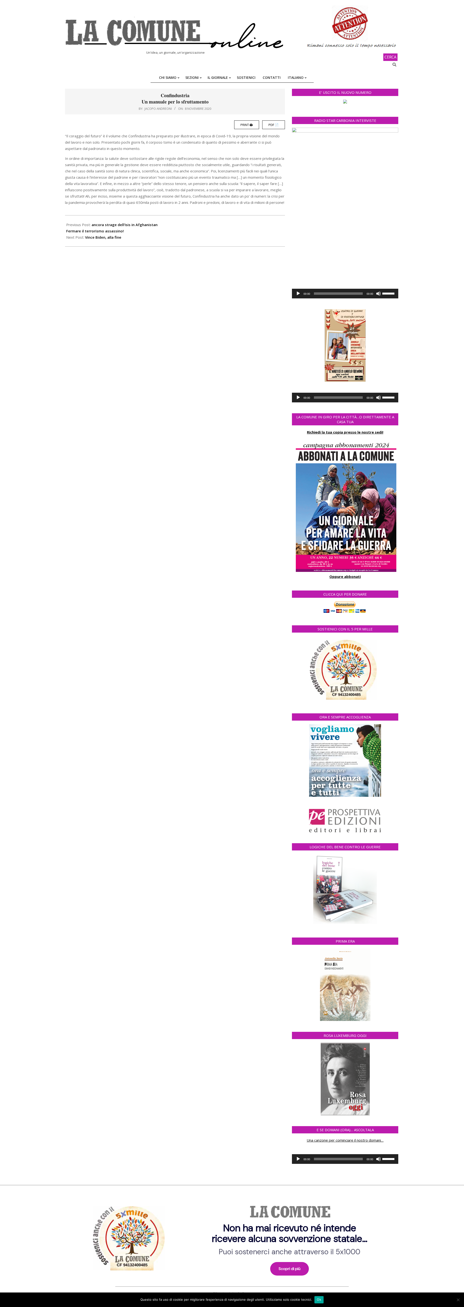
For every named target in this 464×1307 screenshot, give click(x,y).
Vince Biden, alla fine (103, 237)
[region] (232, 1236)
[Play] (298, 293)
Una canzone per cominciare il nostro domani (344, 1140)
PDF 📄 (273, 125)
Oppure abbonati (345, 576)
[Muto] (378, 293)
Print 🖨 (246, 125)
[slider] (389, 293)
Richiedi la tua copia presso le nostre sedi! (345, 432)
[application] (345, 293)
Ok (319, 1299)
